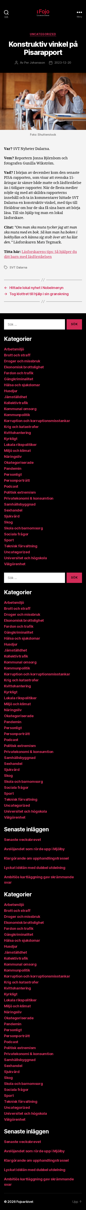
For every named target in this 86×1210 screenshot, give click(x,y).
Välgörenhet (14, 564)
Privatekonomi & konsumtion (28, 498)
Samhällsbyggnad (20, 504)
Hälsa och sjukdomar (22, 385)
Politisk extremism (20, 492)
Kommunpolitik (17, 415)
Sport (9, 540)
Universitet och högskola (25, 558)
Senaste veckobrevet (22, 839)
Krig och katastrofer (21, 427)
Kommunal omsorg (20, 409)
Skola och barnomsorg (23, 528)
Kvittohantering (17, 433)
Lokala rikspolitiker (20, 445)
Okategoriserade (19, 462)
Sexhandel (13, 510)
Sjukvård (12, 516)
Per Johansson (34, 62)
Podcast (11, 486)
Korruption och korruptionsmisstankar (37, 421)
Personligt (13, 474)
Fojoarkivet (24, 1202)
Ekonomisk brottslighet (24, 367)
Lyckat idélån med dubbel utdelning (35, 868)
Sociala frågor (16, 534)
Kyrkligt (10, 439)
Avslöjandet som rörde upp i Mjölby (34, 849)
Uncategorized (43, 34)
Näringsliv (13, 456)
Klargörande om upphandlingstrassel (36, 858)
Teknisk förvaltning (20, 546)
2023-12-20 (62, 62)
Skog (8, 522)
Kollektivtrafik (16, 403)
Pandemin (12, 468)
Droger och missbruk (22, 361)
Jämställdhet (15, 397)
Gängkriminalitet (18, 379)
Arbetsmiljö (14, 349)
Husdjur (11, 391)
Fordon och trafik (18, 373)
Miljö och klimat (17, 450)
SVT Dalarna (18, 267)
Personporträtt (17, 480)
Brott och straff (17, 355)
